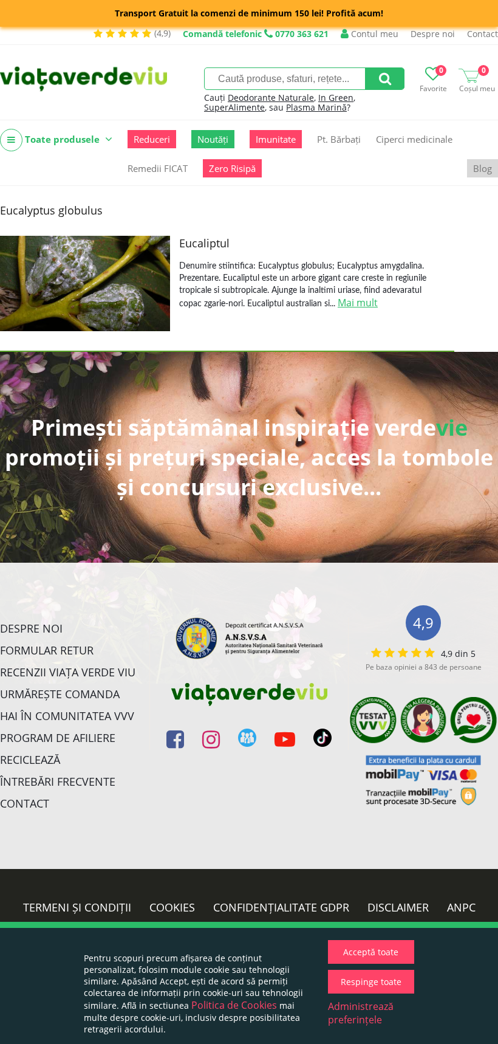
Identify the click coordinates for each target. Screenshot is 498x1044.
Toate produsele (62, 139)
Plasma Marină (316, 107)
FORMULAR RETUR (47, 650)
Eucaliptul (204, 243)
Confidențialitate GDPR (281, 907)
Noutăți (212, 139)
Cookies (172, 907)
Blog (482, 168)
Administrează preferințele (361, 1013)
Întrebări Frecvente (57, 781)
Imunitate (276, 139)
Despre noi (433, 33)
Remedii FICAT (158, 168)
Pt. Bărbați (339, 139)
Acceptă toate (370, 952)
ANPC (461, 907)
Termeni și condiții (77, 907)
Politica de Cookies (234, 1005)
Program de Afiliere (57, 737)
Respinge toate (371, 981)
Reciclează (30, 759)
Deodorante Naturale (271, 97)
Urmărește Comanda (60, 694)
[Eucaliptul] (85, 283)
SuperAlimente (234, 107)
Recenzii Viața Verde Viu (67, 672)
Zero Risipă (232, 168)
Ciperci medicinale (414, 139)
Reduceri (152, 139)
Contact (482, 33)
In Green (335, 97)
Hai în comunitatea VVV (67, 716)
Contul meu (373, 33)
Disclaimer (398, 907)
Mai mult (358, 302)
